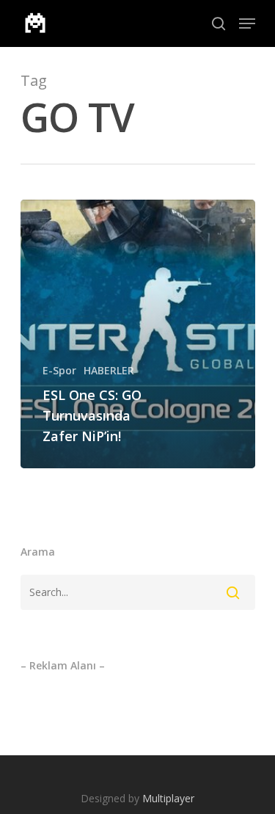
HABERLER (109, 370)
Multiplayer (168, 798)
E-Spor (59, 370)
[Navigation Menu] (247, 23)
